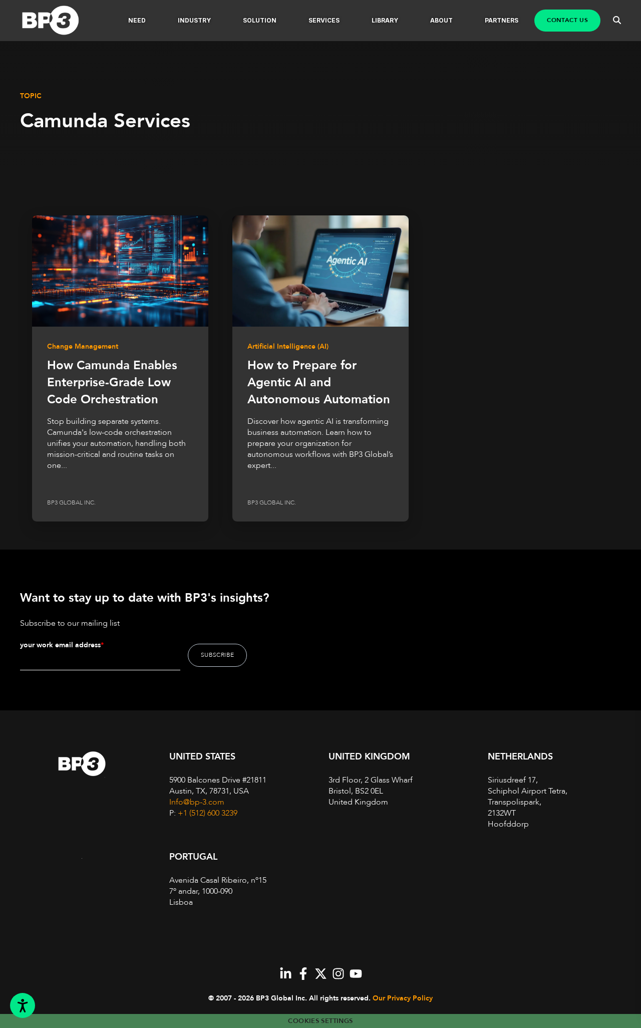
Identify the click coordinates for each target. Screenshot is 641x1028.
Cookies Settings (320, 1020)
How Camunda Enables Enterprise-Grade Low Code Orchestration (112, 382)
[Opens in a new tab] (285, 973)
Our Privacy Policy (403, 998)
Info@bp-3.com (196, 802)
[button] (137, 21)
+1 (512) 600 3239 (207, 813)
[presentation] (120, 271)
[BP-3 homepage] (60, 21)
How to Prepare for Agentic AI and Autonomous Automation (318, 382)
